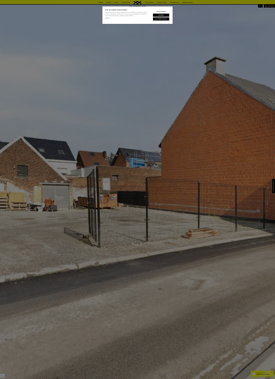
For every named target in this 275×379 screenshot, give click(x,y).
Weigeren (161, 15)
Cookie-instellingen (161, 11)
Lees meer (107, 17)
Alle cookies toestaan (161, 18)
